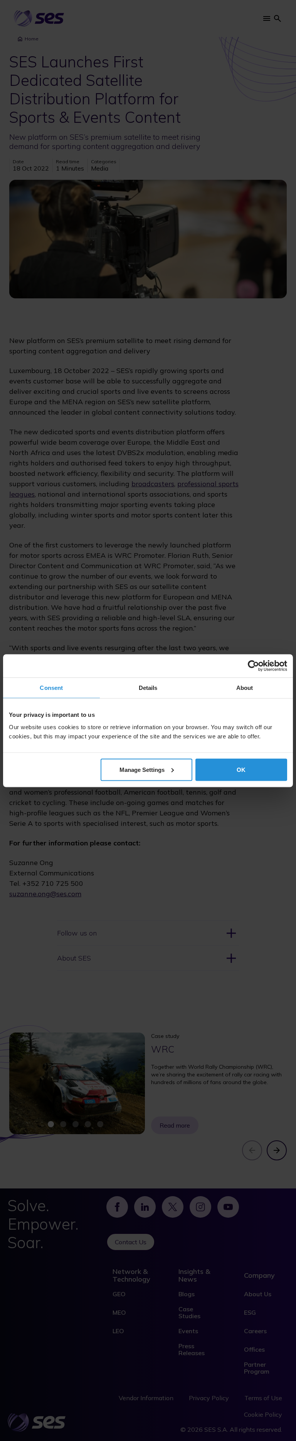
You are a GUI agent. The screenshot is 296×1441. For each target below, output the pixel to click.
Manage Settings (142, 769)
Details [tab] (148, 687)
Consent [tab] (51, 687)
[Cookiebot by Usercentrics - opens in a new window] (253, 665)
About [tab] (244, 687)
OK (241, 769)
